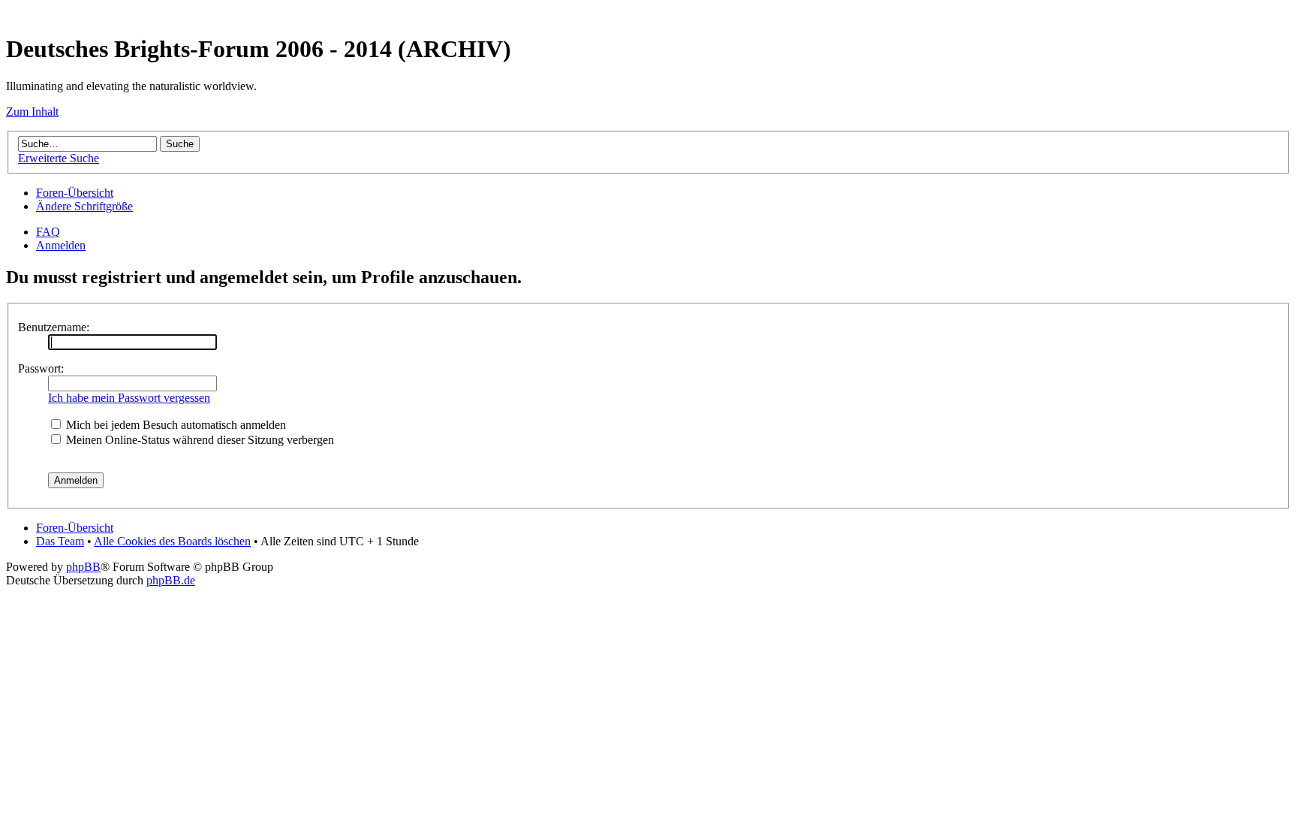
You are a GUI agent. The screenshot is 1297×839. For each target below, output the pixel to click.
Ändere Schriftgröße (84, 206)
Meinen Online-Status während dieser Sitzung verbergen (198, 439)
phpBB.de (170, 580)
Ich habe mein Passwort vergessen (129, 397)
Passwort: (41, 368)
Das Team (60, 541)
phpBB (83, 566)
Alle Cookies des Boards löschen (172, 541)
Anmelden (61, 245)
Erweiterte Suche (58, 158)
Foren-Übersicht (74, 192)
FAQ (48, 231)
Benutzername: (53, 327)
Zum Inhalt (32, 111)
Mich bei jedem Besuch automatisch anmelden (174, 424)
